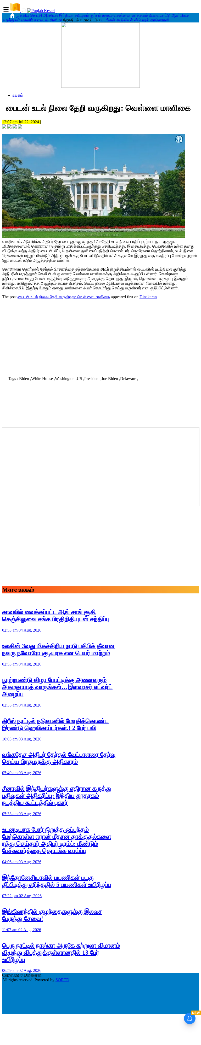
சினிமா (56, 20)
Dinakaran (148, 297)
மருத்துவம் (11, 20)
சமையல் (41, 20)
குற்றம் (95, 15)
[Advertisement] (100, 336)
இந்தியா (66, 15)
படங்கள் (108, 20)
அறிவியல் (124, 20)
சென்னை (122, 15)
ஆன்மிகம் (180, 15)
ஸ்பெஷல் (141, 20)
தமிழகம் (82, 15)
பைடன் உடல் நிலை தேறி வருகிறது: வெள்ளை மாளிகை (64, 297)
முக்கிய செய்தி (29, 15)
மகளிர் (27, 20)
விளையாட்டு (159, 15)
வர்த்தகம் (140, 15)
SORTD (62, 980)
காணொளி (159, 20)
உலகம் (107, 15)
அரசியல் (50, 15)
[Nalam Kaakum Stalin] (100, 86)
